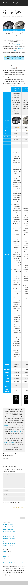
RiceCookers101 (7, 16)
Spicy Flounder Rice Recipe (9, 543)
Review (4, 558)
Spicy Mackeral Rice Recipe (9, 538)
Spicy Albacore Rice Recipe (9, 531)
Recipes (4, 556)
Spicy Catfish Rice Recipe (8, 541)
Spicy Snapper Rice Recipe (9, 536)
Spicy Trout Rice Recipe (8, 534)
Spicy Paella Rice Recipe (8, 529)
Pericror (19, 583)
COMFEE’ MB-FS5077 (14, 54)
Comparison (19, 16)
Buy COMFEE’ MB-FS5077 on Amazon (16, 399)
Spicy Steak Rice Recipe (8, 545)
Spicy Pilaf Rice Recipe (8, 524)
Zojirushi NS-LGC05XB (15, 45)
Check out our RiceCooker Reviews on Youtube (13, 563)
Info (4, 554)
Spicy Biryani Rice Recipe (8, 527)
